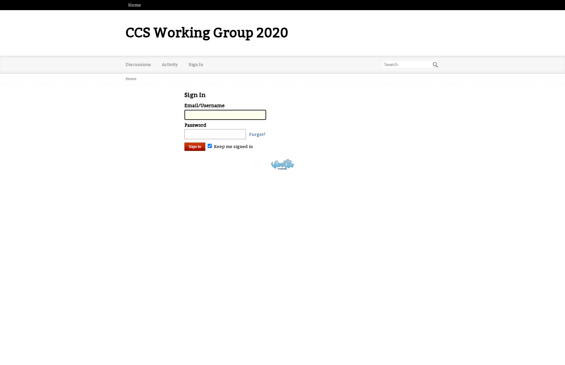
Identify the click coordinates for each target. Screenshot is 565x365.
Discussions (138, 64)
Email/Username (204, 105)
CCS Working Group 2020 (207, 33)
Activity (170, 64)
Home (134, 5)
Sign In (196, 64)
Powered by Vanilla (282, 164)
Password (195, 125)
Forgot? (257, 134)
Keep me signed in (233, 146)
